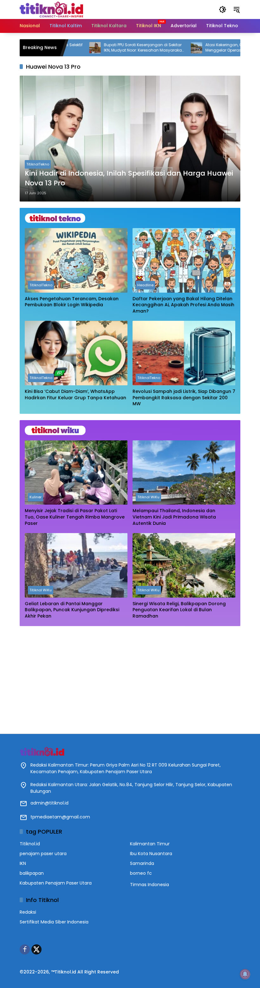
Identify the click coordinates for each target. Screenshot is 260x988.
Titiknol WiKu (148, 497)
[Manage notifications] (245, 974)
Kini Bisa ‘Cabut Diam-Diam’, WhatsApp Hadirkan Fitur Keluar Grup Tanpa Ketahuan (75, 394)
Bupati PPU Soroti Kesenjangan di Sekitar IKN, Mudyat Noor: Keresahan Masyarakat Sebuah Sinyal (119, 47)
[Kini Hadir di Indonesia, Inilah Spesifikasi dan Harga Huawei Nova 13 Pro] (130, 139)
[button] (222, 9)
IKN (23, 863)
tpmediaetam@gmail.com (60, 817)
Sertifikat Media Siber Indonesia (54, 922)
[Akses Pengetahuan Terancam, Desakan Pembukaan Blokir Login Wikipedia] (76, 260)
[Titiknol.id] (51, 9)
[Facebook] (25, 949)
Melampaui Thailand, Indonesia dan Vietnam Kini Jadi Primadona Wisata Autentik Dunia (174, 517)
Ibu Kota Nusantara (151, 853)
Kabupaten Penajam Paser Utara (56, 883)
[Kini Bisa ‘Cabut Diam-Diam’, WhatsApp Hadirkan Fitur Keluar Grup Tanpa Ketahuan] (76, 353)
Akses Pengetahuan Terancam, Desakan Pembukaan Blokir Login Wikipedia (72, 302)
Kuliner (35, 497)
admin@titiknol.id (49, 803)
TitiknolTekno (37, 164)
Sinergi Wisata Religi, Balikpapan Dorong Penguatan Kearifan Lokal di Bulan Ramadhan (179, 610)
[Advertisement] (130, 676)
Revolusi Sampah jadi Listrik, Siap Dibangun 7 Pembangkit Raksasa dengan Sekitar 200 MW (184, 397)
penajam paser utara (43, 853)
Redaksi (28, 912)
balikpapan (32, 873)
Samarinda (142, 863)
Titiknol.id (30, 844)
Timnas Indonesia (149, 884)
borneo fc (141, 873)
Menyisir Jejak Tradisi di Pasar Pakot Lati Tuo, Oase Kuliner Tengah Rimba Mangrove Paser (75, 517)
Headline (145, 285)
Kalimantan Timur (150, 844)
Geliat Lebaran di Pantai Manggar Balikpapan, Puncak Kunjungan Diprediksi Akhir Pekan (72, 610)
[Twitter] (36, 949)
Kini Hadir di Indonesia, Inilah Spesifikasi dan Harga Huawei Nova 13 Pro (129, 178)
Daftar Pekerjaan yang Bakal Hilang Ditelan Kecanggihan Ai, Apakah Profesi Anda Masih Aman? (183, 305)
